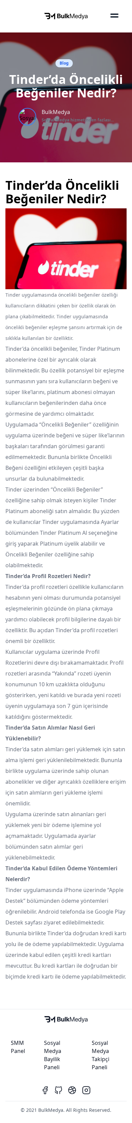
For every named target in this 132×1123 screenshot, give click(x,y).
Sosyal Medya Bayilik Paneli (52, 1055)
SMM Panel (18, 1047)
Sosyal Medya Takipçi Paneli (100, 1055)
